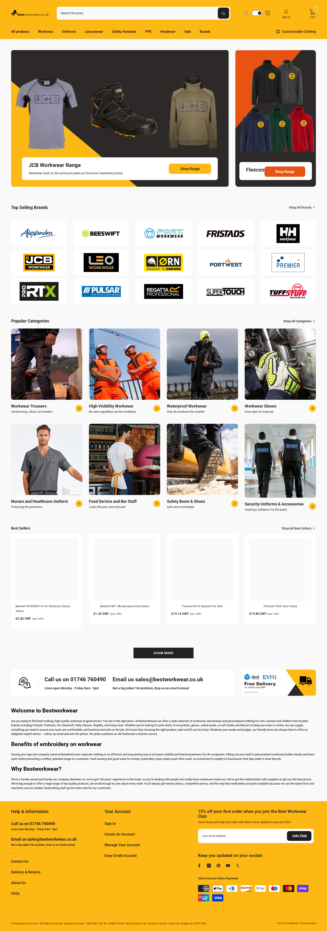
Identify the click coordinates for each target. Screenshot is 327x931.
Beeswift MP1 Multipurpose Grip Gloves (124, 606)
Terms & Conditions (288, 923)
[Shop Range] (120, 118)
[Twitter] (237, 865)
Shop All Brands (300, 207)
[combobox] (137, 13)
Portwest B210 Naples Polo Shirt (202, 606)
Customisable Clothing (299, 32)
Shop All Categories (297, 321)
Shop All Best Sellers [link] (296, 528)
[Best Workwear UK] (39, 234)
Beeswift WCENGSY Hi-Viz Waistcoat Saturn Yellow (43, 609)
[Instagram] (209, 865)
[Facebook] (199, 865)
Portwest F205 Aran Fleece (280, 606)
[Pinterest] (218, 865)
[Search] (143, 13)
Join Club (299, 836)
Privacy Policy (308, 923)
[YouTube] (228, 865)
